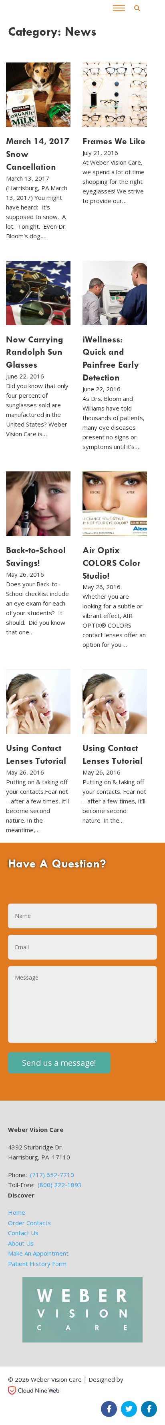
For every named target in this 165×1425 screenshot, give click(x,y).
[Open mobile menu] (119, 8)
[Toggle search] (137, 8)
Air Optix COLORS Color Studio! (111, 562)
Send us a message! (59, 1062)
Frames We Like (113, 141)
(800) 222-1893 (60, 1185)
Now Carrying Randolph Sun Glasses (34, 352)
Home (16, 1212)
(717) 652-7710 (52, 1175)
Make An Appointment (38, 1253)
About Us (21, 1243)
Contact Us (23, 1233)
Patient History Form (37, 1264)
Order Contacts (29, 1223)
